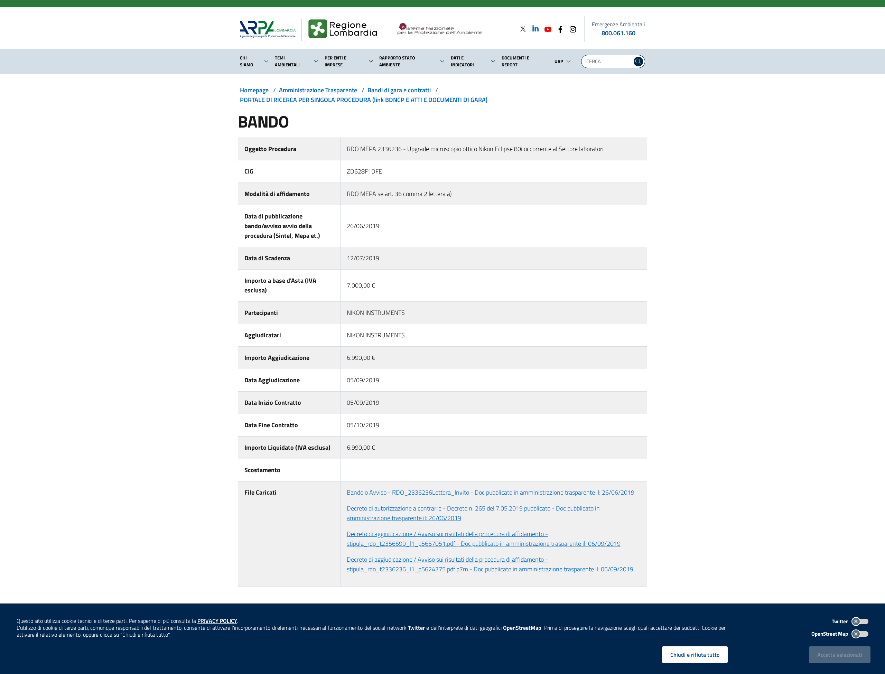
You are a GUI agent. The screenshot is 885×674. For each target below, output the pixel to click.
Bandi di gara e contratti (399, 90)
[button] (266, 61)
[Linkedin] (533, 28)
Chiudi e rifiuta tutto (694, 654)
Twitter (840, 621)
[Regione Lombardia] (345, 29)
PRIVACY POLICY (217, 621)
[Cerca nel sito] (638, 61)
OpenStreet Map (830, 634)
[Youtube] (546, 28)
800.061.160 (618, 33)
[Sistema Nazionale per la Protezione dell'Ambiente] (454, 29)
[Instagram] (571, 28)
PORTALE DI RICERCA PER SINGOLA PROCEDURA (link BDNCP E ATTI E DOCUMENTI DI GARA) (363, 99)
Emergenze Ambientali (618, 24)
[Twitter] (523, 28)
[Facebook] (558, 28)
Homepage (254, 90)
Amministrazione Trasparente (318, 90)
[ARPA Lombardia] (270, 29)
